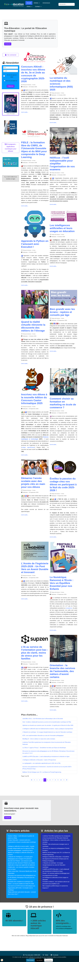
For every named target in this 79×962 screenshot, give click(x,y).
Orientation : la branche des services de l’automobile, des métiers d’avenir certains (62, 671)
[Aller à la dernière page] (66, 779)
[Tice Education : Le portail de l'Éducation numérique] (14, 4)
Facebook (55, 955)
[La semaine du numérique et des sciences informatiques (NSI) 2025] (63, 63)
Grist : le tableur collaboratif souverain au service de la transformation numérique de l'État (46, 722)
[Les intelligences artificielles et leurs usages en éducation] (63, 216)
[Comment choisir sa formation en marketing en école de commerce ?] (63, 381)
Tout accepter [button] (30, 960)
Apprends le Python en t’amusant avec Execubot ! (34, 244)
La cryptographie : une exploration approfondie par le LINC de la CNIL (41, 763)
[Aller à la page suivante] (64, 779)
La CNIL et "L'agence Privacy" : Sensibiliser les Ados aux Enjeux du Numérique (44, 747)
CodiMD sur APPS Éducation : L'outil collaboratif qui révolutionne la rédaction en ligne (46, 756)
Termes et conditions (10, 82)
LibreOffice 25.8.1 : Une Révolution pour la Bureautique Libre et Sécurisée (42, 718)
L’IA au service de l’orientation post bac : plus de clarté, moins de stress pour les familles (34, 653)
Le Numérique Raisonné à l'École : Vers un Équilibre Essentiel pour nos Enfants (61, 583)
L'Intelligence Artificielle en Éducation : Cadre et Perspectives (39, 760)
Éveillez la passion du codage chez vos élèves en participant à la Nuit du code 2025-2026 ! (63, 484)
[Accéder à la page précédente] (34, 779)
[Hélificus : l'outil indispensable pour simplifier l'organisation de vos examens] (63, 140)
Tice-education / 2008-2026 (32, 955)
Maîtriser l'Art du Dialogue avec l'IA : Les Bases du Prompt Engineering (41, 772)
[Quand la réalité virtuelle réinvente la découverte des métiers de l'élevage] (35, 304)
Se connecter (11, 55)
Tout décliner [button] (39, 960)
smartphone (69, 608)
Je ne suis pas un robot (12, 76)
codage (24, 447)
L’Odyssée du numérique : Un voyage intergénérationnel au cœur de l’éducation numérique (47, 732)
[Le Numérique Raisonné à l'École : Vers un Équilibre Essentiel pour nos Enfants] (63, 557)
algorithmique (31, 447)
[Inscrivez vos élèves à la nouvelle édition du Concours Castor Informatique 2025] (32, 379)
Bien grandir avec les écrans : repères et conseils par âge (62, 312)
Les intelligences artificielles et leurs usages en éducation (62, 228)
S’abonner (10, 86)
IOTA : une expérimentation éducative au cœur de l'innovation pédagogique (43, 735)
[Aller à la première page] (31, 779)
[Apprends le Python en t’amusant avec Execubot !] (35, 224)
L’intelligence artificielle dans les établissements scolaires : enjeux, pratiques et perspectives (47, 728)
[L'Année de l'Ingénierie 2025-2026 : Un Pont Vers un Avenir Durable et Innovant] (35, 550)
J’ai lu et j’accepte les (11, 81)
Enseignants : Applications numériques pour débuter (11, 147)
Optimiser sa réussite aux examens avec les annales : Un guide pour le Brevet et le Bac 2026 (47, 725)
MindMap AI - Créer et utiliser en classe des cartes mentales (38, 739)
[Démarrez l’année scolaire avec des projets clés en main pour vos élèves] (35, 467)
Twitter (46, 955)
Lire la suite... (24, 112)
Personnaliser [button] (48, 960)
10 (61, 780)
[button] (2, 960)
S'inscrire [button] (7, 44)
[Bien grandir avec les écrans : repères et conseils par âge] (63, 297)
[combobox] (66, 4)
